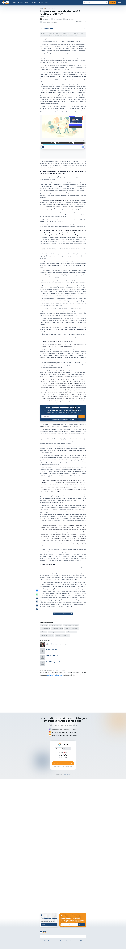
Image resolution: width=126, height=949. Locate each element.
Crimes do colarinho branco (62, 635)
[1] (54, 289)
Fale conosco (83, 939)
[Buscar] (107, 2)
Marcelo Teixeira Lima (52, 655)
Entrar (119, 2)
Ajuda (78, 939)
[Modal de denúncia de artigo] (37, 605)
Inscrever (81, 416)
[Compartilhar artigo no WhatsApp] (37, 594)
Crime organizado (45, 628)
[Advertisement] (63, 693)
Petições (50, 939)
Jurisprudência (56, 939)
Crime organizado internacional (56, 632)
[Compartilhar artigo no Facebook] (37, 590)
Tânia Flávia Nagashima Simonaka (55, 662)
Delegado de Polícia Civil (47, 635)
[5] (82, 509)
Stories (41, 2)
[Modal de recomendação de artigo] (37, 598)
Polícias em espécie (72, 632)
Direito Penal (44, 625)
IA (47, 2)
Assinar (56, 763)
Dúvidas (34, 2)
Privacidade (72, 419)
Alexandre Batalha (51, 643)
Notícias (20, 2)
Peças (26, 2)
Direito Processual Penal (55, 625)
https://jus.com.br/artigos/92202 (55, 675)
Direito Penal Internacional (71, 628)
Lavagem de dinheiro (57, 628)
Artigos (14, 2)
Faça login (67, 774)
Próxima (69, 613)
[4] (62, 502)
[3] (59, 491)
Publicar (112, 2)
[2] (69, 402)
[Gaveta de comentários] (37, 601)
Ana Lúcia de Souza (51, 649)
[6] (59, 516)
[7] (78, 586)
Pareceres (62, 939)
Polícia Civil (43, 632)
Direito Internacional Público (71, 625)
